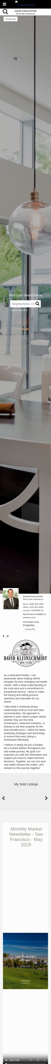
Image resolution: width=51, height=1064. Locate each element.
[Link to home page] (25, 4)
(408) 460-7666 (36, 604)
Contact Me (10, 19)
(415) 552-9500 (36, 607)
